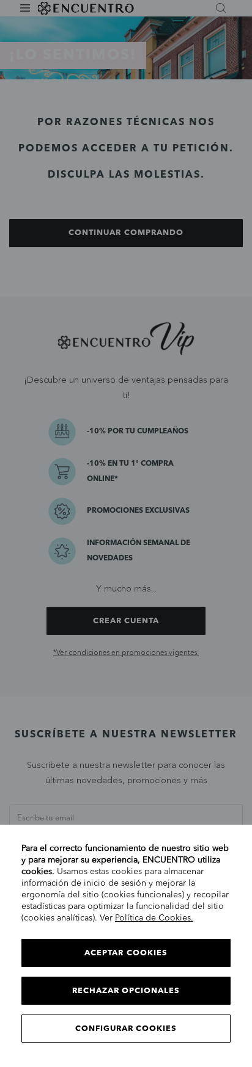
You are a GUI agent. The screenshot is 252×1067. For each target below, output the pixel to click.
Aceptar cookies (126, 953)
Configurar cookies (126, 1029)
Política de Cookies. (154, 918)
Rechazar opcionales (126, 991)
